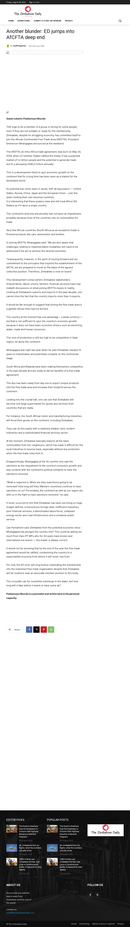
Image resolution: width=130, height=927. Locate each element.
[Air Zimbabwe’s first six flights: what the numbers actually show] (11, 848)
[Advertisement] (86, 11)
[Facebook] (29, 629)
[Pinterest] (44, 629)
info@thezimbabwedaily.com (20, 912)
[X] (36, 629)
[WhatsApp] (51, 629)
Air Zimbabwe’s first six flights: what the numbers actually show (30, 848)
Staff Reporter (19, 46)
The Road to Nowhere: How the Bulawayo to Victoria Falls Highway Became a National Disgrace (29, 831)
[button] (120, 21)
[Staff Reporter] (8, 45)
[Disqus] (44, 677)
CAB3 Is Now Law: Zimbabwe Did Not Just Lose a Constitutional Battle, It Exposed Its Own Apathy (30, 864)
